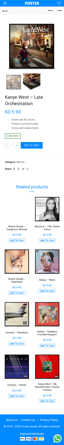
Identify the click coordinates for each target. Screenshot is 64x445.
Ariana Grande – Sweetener (17, 280)
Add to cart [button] (17, 240)
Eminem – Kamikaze (17, 332)
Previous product (51, 10)
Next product (59, 10)
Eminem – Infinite (17, 385)
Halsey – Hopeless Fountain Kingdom (47, 333)
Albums (21, 162)
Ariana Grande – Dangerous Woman (17, 228)
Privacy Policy (49, 420)
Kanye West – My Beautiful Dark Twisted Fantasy (47, 387)
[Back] (5, 10)
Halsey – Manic (47, 279)
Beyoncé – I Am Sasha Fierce (47, 228)
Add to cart (31, 145)
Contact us (28, 420)
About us (12, 420)
